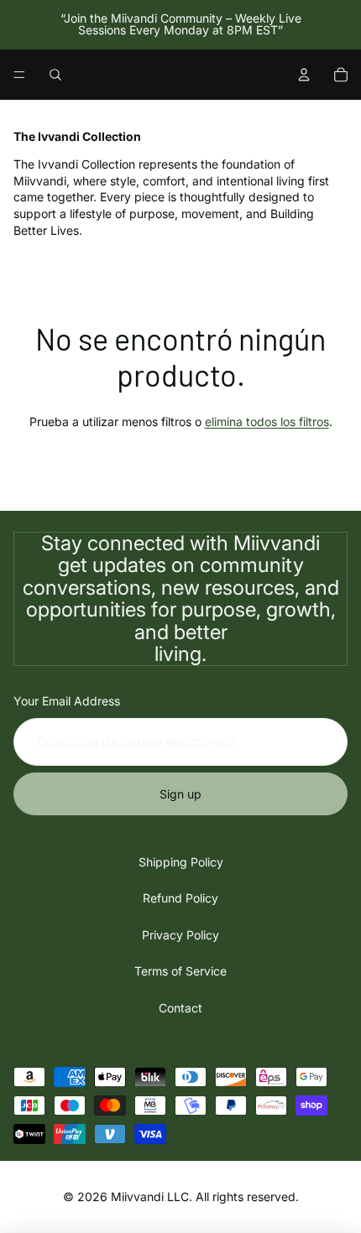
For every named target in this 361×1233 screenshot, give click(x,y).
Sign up (180, 794)
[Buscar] (55, 74)
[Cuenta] (303, 74)
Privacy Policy (180, 935)
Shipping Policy (181, 862)
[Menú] (19, 74)
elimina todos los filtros (267, 421)
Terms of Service (180, 971)
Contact (180, 1008)
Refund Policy (180, 898)
